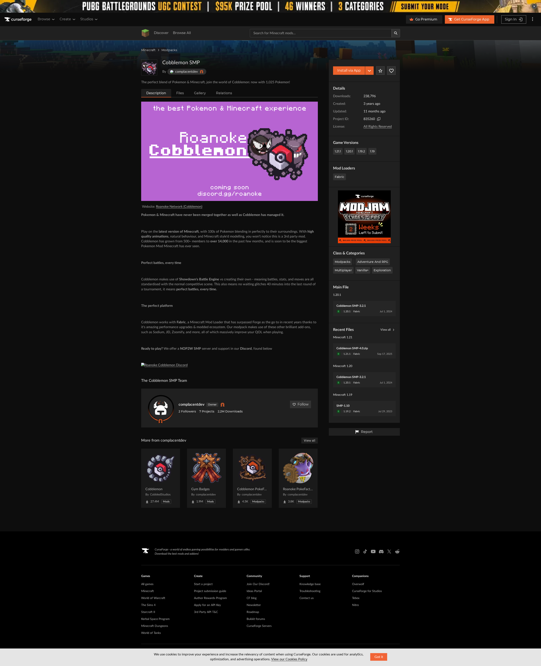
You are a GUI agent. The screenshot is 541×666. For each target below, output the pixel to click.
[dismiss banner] (534, 6)
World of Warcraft (153, 598)
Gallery (200, 93)
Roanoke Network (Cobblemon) (179, 206)
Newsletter (254, 605)
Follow (303, 404)
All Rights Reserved (377, 126)
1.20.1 (349, 151)
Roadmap (253, 612)
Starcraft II (148, 612)
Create (65, 19)
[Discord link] (381, 551)
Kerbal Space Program (155, 619)
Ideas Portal (254, 591)
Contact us (306, 598)
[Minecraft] (145, 33)
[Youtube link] (373, 551)
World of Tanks (151, 633)
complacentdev (192, 405)
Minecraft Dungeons (154, 626)
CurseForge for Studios (367, 591)
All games (147, 584)
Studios (86, 19)
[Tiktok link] (365, 551)
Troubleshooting (309, 591)
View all (385, 329)
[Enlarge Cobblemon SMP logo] (149, 67)
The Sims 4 (148, 605)
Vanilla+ (363, 270)
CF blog (252, 598)
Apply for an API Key (207, 605)
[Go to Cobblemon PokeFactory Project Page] (252, 478)
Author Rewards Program (210, 598)
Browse (44, 19)
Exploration (382, 270)
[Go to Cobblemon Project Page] (160, 478)
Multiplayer (343, 270)
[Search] (396, 33)
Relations (224, 93)
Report (367, 432)
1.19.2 (361, 151)
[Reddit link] (397, 551)
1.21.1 (338, 151)
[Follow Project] (391, 70)
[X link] (389, 551)
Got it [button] (378, 657)
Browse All (182, 33)
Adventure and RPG (372, 262)
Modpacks (169, 50)
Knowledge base (310, 584)
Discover (161, 33)
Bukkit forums (256, 619)
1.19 (372, 151)
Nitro (355, 605)
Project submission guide (210, 591)
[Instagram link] (357, 551)
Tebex (355, 598)
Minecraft (148, 50)
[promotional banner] (270, 6)
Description (156, 93)
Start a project (203, 584)
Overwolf (358, 584)
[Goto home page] (18, 19)
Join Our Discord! (258, 584)
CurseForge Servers (259, 626)
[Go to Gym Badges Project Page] (206, 478)
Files (180, 93)
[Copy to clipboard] (379, 119)
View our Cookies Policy (289, 659)
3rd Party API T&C (206, 612)
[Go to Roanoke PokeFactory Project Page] (298, 478)
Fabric (339, 177)
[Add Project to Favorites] (380, 70)
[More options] (532, 19)
